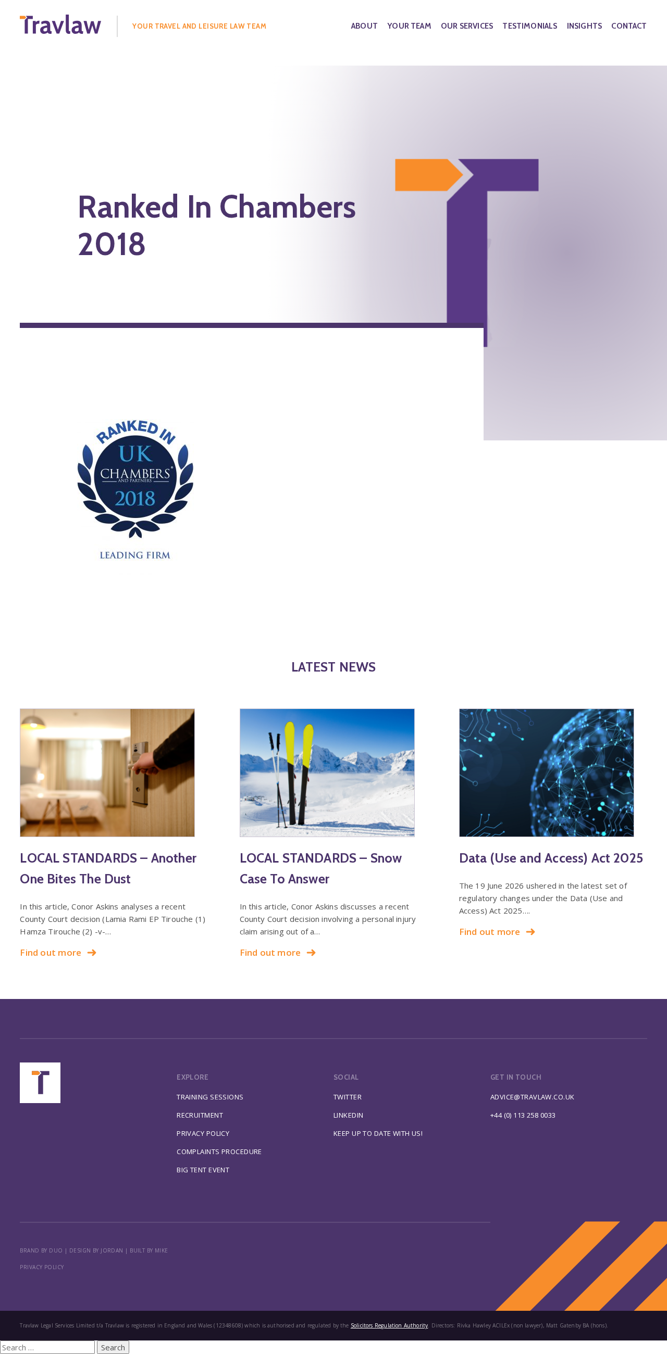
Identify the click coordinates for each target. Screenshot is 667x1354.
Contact (629, 26)
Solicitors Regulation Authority (389, 1325)
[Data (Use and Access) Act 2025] (553, 772)
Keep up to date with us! (378, 1133)
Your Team (409, 26)
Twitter (348, 1097)
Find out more (50, 952)
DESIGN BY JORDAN (96, 1250)
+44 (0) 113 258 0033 (523, 1115)
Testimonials (529, 26)
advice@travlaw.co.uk (532, 1097)
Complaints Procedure (219, 1151)
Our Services (467, 26)
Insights (584, 26)
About (364, 26)
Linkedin (348, 1115)
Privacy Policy (203, 1133)
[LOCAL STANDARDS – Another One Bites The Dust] (114, 772)
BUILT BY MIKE (149, 1250)
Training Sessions (210, 1097)
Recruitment (200, 1115)
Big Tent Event (203, 1169)
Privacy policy (42, 1267)
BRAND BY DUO (41, 1250)
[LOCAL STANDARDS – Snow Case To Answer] (334, 772)
